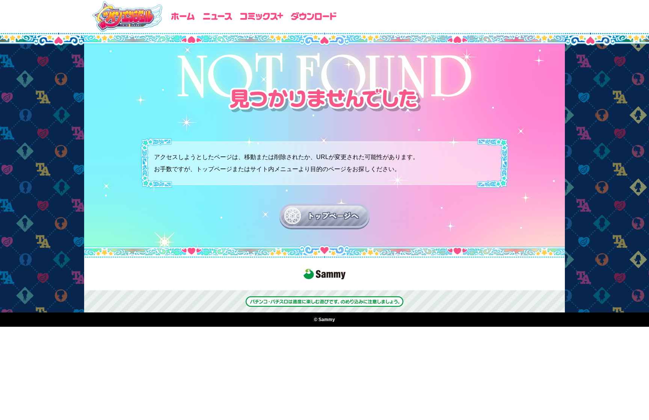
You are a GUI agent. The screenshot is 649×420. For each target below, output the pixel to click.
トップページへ (332, 215)
